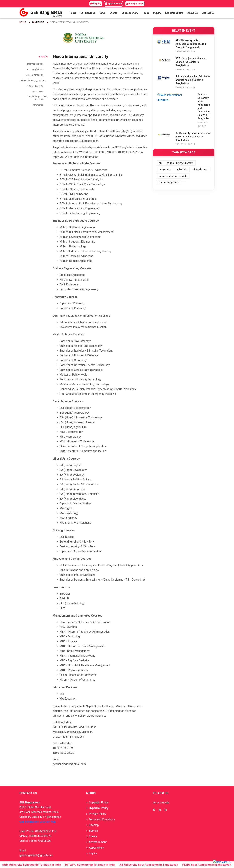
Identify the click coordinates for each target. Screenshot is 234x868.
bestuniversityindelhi (169, 182)
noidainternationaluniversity (180, 163)
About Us (192, 12)
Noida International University (69, 22)
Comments (37, 105)
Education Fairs (174, 12)
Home (72, 12)
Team (145, 12)
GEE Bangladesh (35, 69)
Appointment (114, 3)
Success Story (130, 12)
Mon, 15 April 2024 (34, 75)
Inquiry (97, 3)
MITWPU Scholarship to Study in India (86, 864)
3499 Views (37, 91)
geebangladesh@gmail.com (32, 80)
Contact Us (208, 12)
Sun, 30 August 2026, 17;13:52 (37, 98)
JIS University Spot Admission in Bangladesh (144, 864)
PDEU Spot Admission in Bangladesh (202, 864)
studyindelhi (181, 169)
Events (113, 12)
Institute (38, 22)
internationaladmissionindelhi (173, 176)
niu (160, 163)
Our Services (88, 12)
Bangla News (136, 3)
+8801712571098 (34, 86)
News (102, 12)
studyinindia (165, 169)
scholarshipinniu (200, 169)
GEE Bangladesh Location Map (37, 821)
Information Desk (35, 64)
